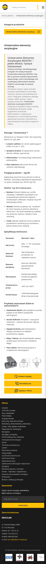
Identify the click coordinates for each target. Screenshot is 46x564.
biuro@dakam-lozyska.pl (17, 539)
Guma (4, 442)
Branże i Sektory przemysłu (12, 479)
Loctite (4, 448)
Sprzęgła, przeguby (9, 434)
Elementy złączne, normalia (12, 469)
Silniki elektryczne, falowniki (13, 437)
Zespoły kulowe (8, 418)
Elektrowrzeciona (8, 461)
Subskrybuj (23, 505)
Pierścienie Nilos (8, 458)
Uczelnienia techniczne (11, 455)
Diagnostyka (6, 453)
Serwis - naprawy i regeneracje (14, 471)
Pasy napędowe (8, 413)
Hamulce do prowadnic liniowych (15, 474)
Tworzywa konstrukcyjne (11, 440)
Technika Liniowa (8, 410)
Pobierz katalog (25, 376)
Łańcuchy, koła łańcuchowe (12, 421)
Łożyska (5, 408)
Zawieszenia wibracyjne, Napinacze (16, 463)
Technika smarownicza (11, 445)
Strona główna (7, 15)
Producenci (6, 477)
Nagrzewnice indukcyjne (11, 429)
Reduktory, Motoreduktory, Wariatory (16, 424)
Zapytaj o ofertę (25, 390)
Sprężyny (5, 466)
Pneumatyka (6, 416)
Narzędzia (6, 432)
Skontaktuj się (25, 383)
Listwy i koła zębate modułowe (14, 426)
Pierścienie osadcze (9, 450)
